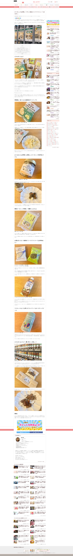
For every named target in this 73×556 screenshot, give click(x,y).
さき (25, 515)
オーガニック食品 (30, 16)
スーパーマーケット (34, 16)
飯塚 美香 (21, 16)
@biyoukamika (20, 455)
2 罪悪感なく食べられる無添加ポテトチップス (22, 48)
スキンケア (49, 122)
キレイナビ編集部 (23, 469)
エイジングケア (49, 126)
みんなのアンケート (50, 125)
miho (58, 69)
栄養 (57, 134)
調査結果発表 (49, 129)
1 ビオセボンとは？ (22, 47)
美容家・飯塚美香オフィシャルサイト (20, 457)
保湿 (53, 126)
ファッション (53, 130)
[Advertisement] (53, 14)
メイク (56, 122)
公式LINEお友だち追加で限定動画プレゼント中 (21, 459)
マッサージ (49, 141)
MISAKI (58, 35)
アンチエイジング (50, 145)
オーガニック (25, 16)
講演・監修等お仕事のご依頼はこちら (20, 458)
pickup (54, 125)
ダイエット (53, 122)
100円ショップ (49, 138)
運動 (55, 137)
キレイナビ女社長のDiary (21, 456)
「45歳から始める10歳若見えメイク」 (21, 452)
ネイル (57, 125)
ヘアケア (57, 129)
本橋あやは (58, 112)
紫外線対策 (49, 133)
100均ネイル (49, 130)
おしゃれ (49, 137)
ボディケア (53, 129)
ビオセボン (39, 16)
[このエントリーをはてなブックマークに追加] (20, 18)
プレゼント (54, 134)
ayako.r (58, 108)
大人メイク (53, 141)
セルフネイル (53, 133)
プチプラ (57, 133)
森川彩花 (58, 31)
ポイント (57, 141)
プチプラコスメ (49, 134)
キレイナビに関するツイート (39, 548)
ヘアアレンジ (53, 138)
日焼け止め (52, 137)
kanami (42, 474)
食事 (58, 137)
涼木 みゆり (41, 523)
